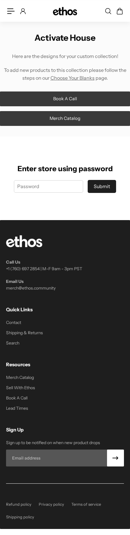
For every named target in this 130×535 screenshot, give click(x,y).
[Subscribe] (115, 458)
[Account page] (22, 11)
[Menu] (11, 11)
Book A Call (65, 98)
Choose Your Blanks (72, 78)
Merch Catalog (65, 118)
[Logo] (65, 11)
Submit (102, 186)
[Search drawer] (108, 11)
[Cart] (119, 11)
